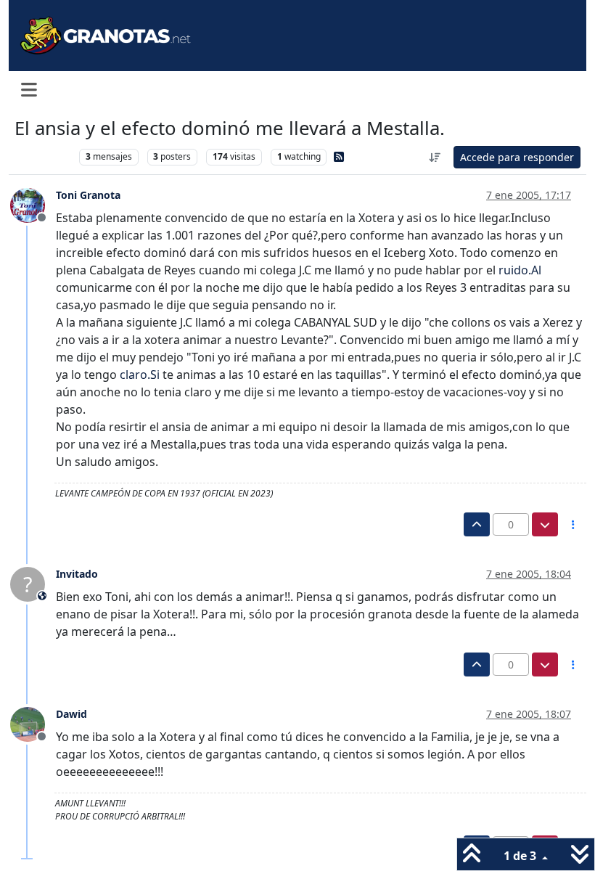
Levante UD (43, 156)
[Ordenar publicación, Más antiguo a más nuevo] (435, 157)
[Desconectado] (33, 204)
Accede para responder (517, 157)
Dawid (71, 714)
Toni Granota (88, 195)
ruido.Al (519, 270)
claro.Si (140, 375)
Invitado (77, 574)
